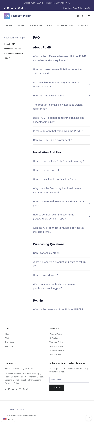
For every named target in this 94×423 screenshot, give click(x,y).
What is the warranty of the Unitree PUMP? (58, 309)
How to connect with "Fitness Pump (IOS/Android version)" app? (53, 216)
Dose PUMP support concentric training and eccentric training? (58, 119)
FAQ (70, 8)
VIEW (49, 25)
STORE (20, 25)
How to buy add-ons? (45, 275)
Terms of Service (56, 350)
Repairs (7, 58)
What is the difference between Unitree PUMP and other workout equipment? (60, 58)
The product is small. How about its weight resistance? (57, 106)
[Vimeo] (15, 8)
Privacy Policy (55, 334)
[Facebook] (8, 8)
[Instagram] (19, 8)
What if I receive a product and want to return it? (59, 264)
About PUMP (9, 44)
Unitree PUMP (15, 416)
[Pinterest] (22, 8)
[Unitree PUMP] (17, 16)
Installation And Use (12, 49)
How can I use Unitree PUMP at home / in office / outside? (57, 71)
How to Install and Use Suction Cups (54, 179)
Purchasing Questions (13, 53)
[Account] (78, 16)
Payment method (56, 355)
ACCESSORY (35, 25)
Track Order (77, 8)
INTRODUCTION (65, 25)
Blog (65, 8)
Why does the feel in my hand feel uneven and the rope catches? (57, 190)
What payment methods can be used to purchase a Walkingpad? (56, 286)
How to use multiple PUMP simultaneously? (58, 161)
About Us (87, 8)
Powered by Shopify (28, 416)
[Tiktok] (26, 8)
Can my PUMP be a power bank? (52, 140)
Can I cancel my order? (46, 252)
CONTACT (83, 25)
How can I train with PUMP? (49, 95)
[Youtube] (12, 8)
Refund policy (55, 338)
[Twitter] (5, 8)
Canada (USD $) (14, 409)
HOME (9, 25)
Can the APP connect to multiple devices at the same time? (58, 229)
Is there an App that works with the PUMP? (58, 131)
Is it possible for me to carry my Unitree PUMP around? (56, 84)
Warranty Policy (56, 342)
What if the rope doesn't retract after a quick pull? (58, 203)
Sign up (57, 388)
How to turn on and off (46, 170)
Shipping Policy (56, 346)
